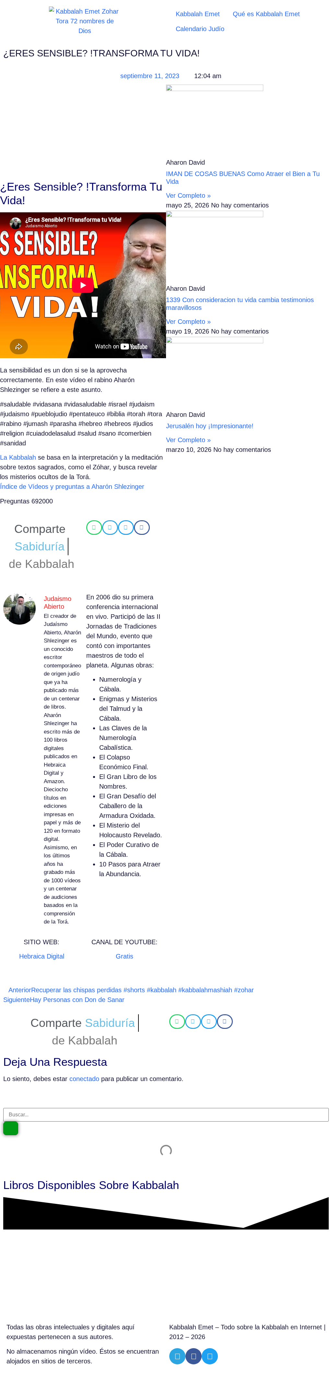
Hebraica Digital (41, 956)
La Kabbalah (18, 457)
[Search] (10, 1128)
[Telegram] (177, 1356)
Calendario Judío (200, 28)
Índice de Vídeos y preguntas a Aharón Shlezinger (72, 486)
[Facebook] (193, 1356)
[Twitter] (210, 1356)
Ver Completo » (188, 195)
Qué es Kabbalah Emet (266, 14)
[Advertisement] (83, 132)
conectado (84, 1078)
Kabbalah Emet (198, 14)
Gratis (124, 956)
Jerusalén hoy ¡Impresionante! (210, 426)
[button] (94, 527)
